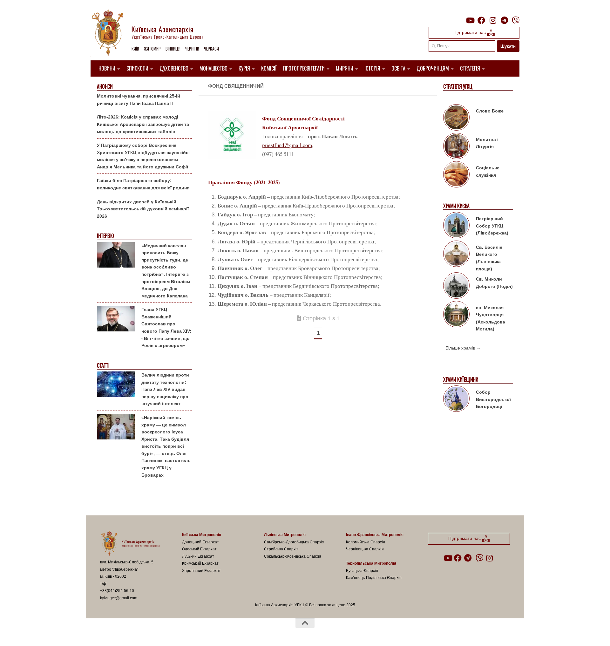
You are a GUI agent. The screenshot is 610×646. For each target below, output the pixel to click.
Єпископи (137, 68)
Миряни (344, 68)
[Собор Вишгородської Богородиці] (456, 399)
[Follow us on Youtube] (470, 20)
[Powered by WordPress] (123, 633)
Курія (244, 68)
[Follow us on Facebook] (481, 20)
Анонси (104, 86)
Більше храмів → (463, 347)
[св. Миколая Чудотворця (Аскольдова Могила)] (456, 315)
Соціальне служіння (487, 171)
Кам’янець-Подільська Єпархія (374, 577)
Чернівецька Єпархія (365, 549)
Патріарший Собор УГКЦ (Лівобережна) (492, 225)
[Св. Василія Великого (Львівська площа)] (456, 255)
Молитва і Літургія (487, 143)
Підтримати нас (470, 32)
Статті (103, 365)
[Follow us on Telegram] (504, 20)
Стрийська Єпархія (281, 549)
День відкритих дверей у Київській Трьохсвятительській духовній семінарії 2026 (143, 209)
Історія (372, 68)
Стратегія (470, 68)
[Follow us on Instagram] (493, 20)
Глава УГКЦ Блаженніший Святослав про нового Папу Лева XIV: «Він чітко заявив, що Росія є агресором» (166, 327)
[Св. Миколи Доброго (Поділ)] (456, 286)
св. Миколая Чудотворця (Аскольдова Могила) (490, 318)
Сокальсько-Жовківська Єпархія (292, 556)
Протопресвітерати (304, 68)
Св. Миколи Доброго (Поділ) (494, 282)
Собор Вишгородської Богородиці (493, 399)
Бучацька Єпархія (362, 570)
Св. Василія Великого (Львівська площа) (489, 258)
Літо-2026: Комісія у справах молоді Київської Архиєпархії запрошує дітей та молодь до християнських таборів (143, 124)
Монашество (213, 68)
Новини (106, 68)
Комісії (269, 68)
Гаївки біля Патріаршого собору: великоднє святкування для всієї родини (143, 184)
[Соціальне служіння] (456, 175)
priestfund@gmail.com (287, 145)
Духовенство (173, 68)
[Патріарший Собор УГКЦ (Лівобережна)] (456, 226)
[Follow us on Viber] (515, 20)
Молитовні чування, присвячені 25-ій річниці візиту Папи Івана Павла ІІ (138, 99)
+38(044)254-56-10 (117, 590)
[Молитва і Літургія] (456, 147)
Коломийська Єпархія (365, 542)
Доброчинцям (433, 68)
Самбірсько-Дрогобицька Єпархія (294, 542)
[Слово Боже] (456, 118)
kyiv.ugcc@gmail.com (118, 598)
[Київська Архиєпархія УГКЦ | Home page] (152, 33)
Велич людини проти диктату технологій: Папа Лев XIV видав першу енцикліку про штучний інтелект (165, 389)
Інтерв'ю (105, 236)
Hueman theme (174, 633)
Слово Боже (490, 110)
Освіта (398, 68)
